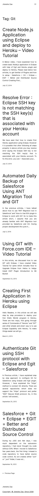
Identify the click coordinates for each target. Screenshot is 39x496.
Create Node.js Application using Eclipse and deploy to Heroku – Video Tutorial (18, 42)
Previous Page (8, 473)
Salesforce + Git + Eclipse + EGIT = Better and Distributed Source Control (19, 424)
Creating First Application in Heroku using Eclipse (16, 298)
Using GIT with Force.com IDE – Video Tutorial (19, 249)
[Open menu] (35, 4)
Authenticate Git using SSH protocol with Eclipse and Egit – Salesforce (19, 359)
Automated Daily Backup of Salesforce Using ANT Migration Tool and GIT (19, 188)
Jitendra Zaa (7, 4)
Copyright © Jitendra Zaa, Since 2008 (17, 492)
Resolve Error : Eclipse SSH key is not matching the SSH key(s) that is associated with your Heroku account (18, 115)
